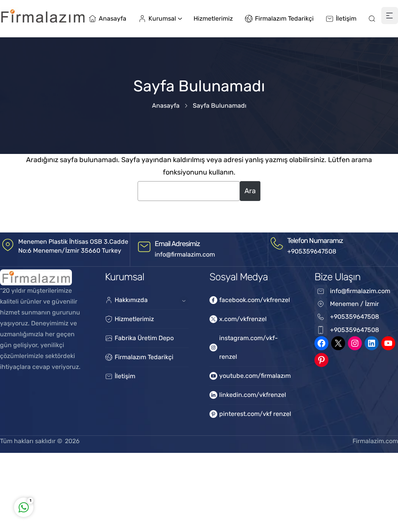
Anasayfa (166, 105)
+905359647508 (311, 251)
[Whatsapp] (128, 474)
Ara (250, 191)
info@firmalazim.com (185, 254)
